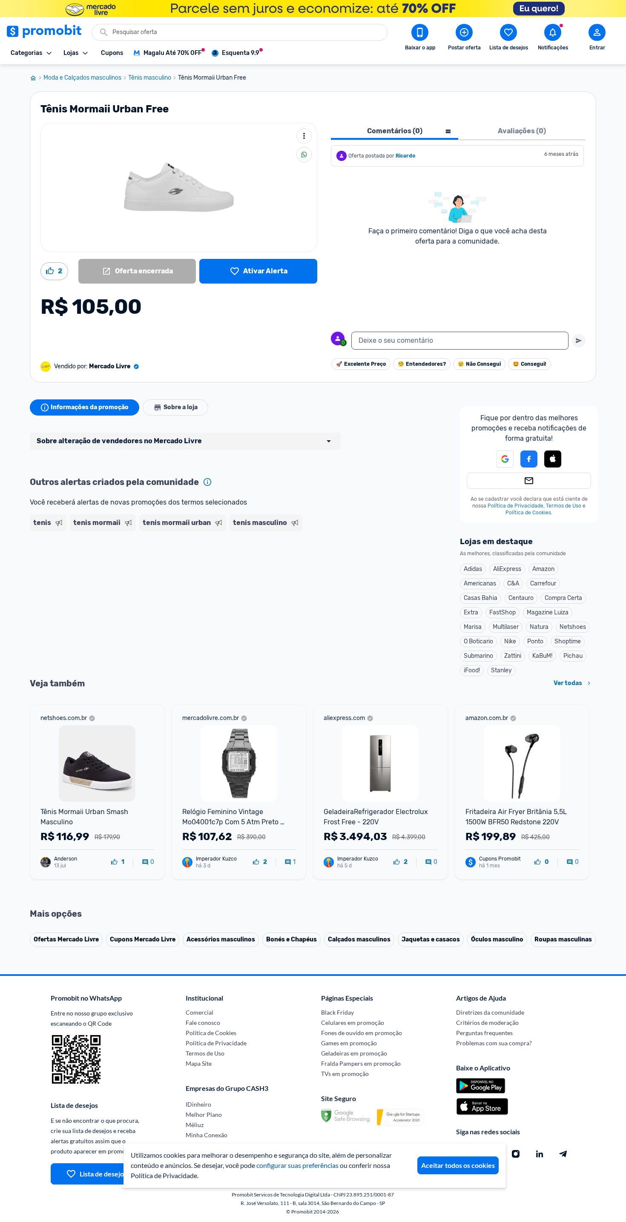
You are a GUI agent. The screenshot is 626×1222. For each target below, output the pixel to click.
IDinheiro (198, 1104)
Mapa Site (199, 1063)
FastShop (502, 612)
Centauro (521, 598)
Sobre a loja (181, 407)
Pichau (573, 656)
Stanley (501, 670)
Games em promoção (349, 1043)
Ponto (535, 641)
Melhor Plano (204, 1114)
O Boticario (478, 641)
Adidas (473, 569)
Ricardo (405, 156)
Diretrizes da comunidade (490, 1012)
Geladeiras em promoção (354, 1053)
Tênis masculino (149, 78)
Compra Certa (563, 598)
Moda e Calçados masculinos (82, 78)
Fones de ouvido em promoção (361, 1032)
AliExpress (507, 569)
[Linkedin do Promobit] (539, 1154)
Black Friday (337, 1012)
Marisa (473, 627)
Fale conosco (203, 1022)
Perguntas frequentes (484, 1032)
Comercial (199, 1012)
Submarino (478, 656)
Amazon (543, 569)
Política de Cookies (528, 513)
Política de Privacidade (515, 506)
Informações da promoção (90, 407)
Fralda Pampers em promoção (361, 1063)
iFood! (472, 670)
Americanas (480, 583)
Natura (539, 627)
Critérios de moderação (487, 1022)
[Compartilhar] (304, 154)
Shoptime (567, 641)
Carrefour (543, 583)
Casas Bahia (480, 598)
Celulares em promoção (352, 1022)
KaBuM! (542, 656)
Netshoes (573, 627)
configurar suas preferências (297, 1165)
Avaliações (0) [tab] (522, 131)
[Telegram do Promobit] (563, 1154)
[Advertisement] (193, 567)
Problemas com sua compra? (494, 1043)
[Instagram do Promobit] (516, 1154)
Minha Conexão (206, 1135)
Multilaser (506, 627)
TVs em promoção (345, 1073)
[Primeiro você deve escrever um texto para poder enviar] (579, 340)
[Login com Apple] (552, 459)
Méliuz (195, 1124)
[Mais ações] (304, 135)
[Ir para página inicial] (36, 78)
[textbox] (460, 341)
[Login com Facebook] (528, 459)
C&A (513, 583)
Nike (510, 641)
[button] (499, 459)
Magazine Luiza (548, 612)
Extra (471, 612)
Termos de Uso (563, 506)
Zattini (512, 656)
